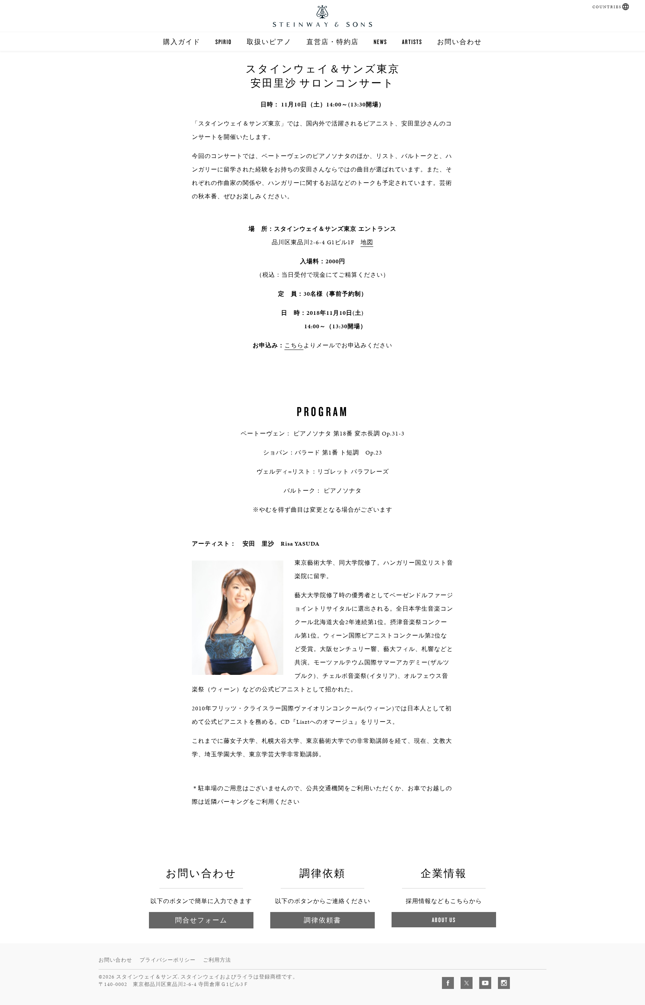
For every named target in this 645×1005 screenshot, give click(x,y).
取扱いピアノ (269, 42)
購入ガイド (181, 42)
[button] (625, 7)
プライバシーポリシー (168, 960)
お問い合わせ (459, 42)
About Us (444, 920)
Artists (412, 42)
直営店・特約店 (332, 42)
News (380, 42)
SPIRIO (223, 42)
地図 (367, 242)
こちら (293, 345)
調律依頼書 (322, 920)
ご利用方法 (217, 960)
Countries (606, 7)
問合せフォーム (201, 920)
